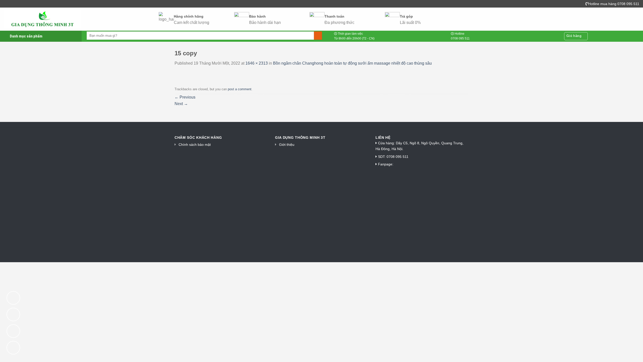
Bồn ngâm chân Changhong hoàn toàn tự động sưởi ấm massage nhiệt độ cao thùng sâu (352, 63)
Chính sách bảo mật (195, 145)
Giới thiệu (286, 145)
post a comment (239, 89)
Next (181, 104)
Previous (185, 97)
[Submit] (318, 35)
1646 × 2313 (256, 63)
